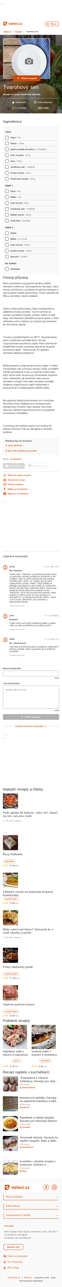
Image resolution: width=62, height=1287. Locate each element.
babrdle (25, 1107)
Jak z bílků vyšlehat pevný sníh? (22, 451)
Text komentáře (11, 683)
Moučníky (9, 861)
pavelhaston (28, 1147)
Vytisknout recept (16, 480)
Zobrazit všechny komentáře (29, 726)
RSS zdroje (13, 1267)
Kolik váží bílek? (15, 445)
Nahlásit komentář (17, 606)
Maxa (24, 1171)
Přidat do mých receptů (19, 475)
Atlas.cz (28, 1277)
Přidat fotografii (29, 78)
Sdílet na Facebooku (17, 489)
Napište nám (13, 1247)
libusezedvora (28, 1087)
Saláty (17, 1061)
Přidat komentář (33, 717)
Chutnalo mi (15, 466)
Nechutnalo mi (40, 466)
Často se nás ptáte (17, 1256)
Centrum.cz (14, 1277)
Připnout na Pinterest (17, 493)
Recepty (18, 31)
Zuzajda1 (26, 1127)
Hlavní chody (11, 899)
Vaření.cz (7, 31)
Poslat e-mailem (15, 484)
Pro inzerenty (14, 1261)
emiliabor (17, 459)
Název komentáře (12, 668)
